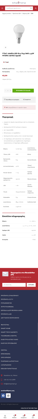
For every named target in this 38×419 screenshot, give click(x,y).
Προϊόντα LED (17, 13)
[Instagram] (8, 395)
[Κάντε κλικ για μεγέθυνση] (5, 47)
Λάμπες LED (26, 13)
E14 (32, 13)
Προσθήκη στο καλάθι (23, 90)
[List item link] (19, 295)
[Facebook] (3, 395)
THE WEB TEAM (32, 408)
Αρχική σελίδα (6, 13)
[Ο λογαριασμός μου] (36, 8)
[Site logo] (19, 2)
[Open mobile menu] (2, 8)
